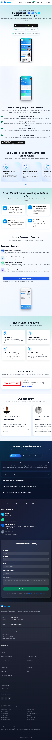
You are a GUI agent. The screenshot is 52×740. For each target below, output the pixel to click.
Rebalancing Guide (5, 715)
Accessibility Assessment (7, 675)
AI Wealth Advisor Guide (6, 709)
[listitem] (26, 465)
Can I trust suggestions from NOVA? (13, 480)
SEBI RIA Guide (29, 711)
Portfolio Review (4, 713)
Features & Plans (27, 455)
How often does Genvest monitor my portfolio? (17, 492)
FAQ (28, 652)
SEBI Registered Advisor (6, 656)
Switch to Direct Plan (31, 717)
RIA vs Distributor (4, 711)
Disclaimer (3, 664)
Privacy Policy (31, 593)
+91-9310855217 (10, 636)
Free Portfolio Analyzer (32, 656)
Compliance (38, 455)
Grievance (3, 671)
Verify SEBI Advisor (30, 709)
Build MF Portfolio (30, 715)
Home (20, 2)
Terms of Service (39, 593)
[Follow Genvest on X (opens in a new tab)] (6, 698)
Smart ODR (34, 671)
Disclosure (29, 667)
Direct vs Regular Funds (32, 713)
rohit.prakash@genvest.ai (17, 624)
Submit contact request (25, 588)
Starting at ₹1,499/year (25, 278)
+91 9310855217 (9, 515)
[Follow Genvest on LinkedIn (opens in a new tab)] (9, 698)
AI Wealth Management (6, 717)
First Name (6, 550)
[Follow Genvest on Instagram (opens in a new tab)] (2, 698)
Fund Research (30, 2)
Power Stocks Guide (31, 719)
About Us (39, 2)
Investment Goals (8, 577)
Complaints (30, 660)
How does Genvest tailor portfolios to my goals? (17, 463)
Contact (47, 2)
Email (5, 563)
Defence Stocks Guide (5, 719)
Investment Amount (9, 570)
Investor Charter (5, 660)
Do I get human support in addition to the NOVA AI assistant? (21, 474)
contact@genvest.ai (10, 521)
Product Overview (15, 455)
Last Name (6, 556)
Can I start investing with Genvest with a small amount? (19, 486)
